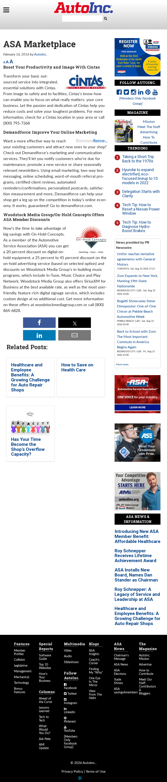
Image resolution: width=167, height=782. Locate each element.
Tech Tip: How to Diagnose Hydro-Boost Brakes (136, 226)
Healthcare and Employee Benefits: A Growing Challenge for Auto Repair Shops (30, 377)
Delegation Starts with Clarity (141, 193)
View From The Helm (95, 695)
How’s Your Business (44, 677)
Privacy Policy (72, 771)
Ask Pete (44, 739)
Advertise (145, 664)
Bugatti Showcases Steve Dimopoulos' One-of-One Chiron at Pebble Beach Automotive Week (136, 309)
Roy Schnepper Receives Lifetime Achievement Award (135, 555)
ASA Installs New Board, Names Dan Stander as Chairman (136, 575)
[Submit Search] (105, 18)
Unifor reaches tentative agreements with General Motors (136, 259)
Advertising (148, 132)
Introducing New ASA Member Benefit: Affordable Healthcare (137, 536)
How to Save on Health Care (77, 367)
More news (122, 364)
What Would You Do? (44, 730)
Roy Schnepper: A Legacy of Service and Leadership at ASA (137, 594)
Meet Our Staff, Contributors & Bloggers (147, 686)
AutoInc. (83, 7)
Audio (68, 656)
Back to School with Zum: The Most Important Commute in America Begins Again (136, 339)
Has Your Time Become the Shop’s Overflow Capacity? (28, 447)
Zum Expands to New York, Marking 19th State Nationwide (137, 281)
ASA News (121, 664)
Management (23, 671)
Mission (149, 121)
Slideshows (71, 662)
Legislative (20, 665)
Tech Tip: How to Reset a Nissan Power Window (141, 209)
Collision (19, 659)
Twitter (72, 693)
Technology (21, 682)
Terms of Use (95, 771)
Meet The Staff (148, 127)
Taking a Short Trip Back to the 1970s (138, 158)
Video (68, 650)
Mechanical (21, 677)
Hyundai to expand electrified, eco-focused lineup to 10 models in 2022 (140, 176)
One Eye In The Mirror (94, 682)
